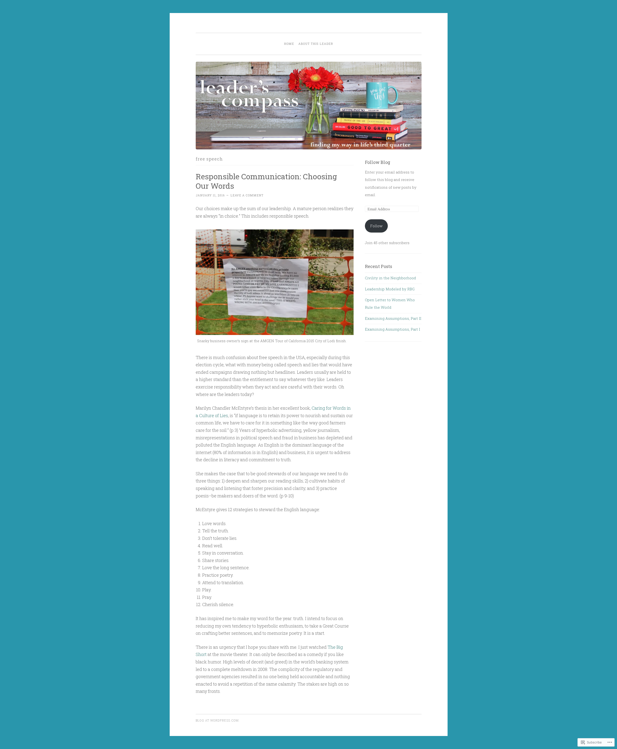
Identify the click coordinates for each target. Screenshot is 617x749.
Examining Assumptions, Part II (393, 318)
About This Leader (315, 44)
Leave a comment (246, 195)
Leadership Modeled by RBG (390, 289)
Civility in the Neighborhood (390, 277)
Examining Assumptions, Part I (392, 329)
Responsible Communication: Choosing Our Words (266, 181)
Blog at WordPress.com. (218, 720)
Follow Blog (377, 162)
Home (289, 44)
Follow (376, 225)
